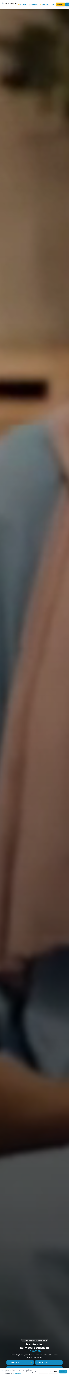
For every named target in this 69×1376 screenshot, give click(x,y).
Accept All (63, 1371)
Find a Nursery (60, 4)
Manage (42, 1371)
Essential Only (53, 1371)
